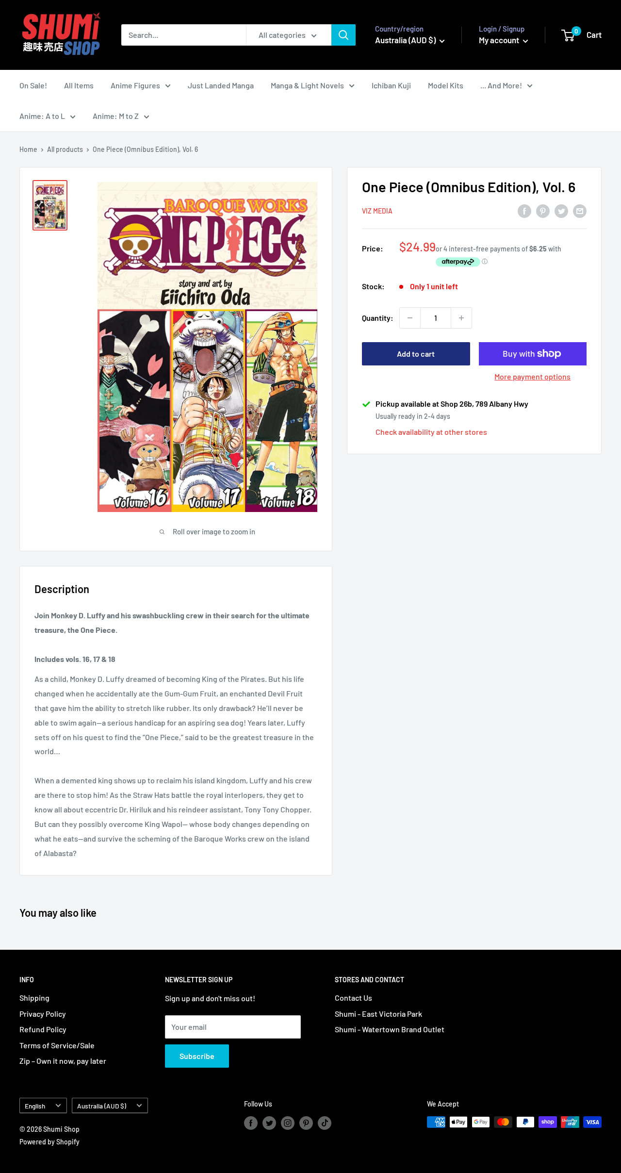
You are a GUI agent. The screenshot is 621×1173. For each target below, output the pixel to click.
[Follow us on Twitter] (269, 1123)
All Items (79, 85)
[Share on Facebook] (524, 210)
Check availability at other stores (431, 431)
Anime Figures (135, 85)
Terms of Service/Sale (57, 1045)
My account (500, 40)
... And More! (501, 85)
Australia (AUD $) (101, 1106)
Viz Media (377, 211)
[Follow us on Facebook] (251, 1123)
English (35, 1106)
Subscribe (197, 1055)
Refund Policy (42, 1029)
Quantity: (377, 317)
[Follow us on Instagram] (287, 1123)
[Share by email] (580, 210)
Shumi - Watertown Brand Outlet (389, 1029)
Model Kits (445, 85)
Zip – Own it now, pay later (62, 1060)
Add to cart (416, 353)
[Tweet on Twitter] (561, 210)
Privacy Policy (42, 1013)
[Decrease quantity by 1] (410, 318)
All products (65, 149)
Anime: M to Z (116, 115)
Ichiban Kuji (391, 85)
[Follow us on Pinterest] (306, 1123)
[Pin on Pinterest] (543, 210)
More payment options (532, 376)
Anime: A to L (42, 115)
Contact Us (353, 997)
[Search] (343, 35)
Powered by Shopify (49, 1142)
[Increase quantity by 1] (461, 318)
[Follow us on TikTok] (324, 1123)
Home (28, 149)
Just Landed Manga (221, 85)
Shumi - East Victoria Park (378, 1013)
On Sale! (33, 85)
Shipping (34, 997)
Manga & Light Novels (307, 85)
